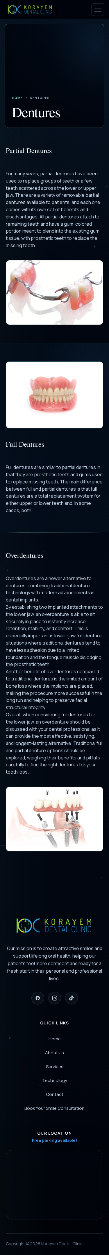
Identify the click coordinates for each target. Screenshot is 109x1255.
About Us (54, 1053)
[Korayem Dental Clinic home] (30, 9)
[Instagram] (54, 998)
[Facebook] (37, 998)
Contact (54, 1094)
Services (54, 1066)
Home (17, 97)
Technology (54, 1080)
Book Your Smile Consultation (54, 1108)
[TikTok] (71, 998)
